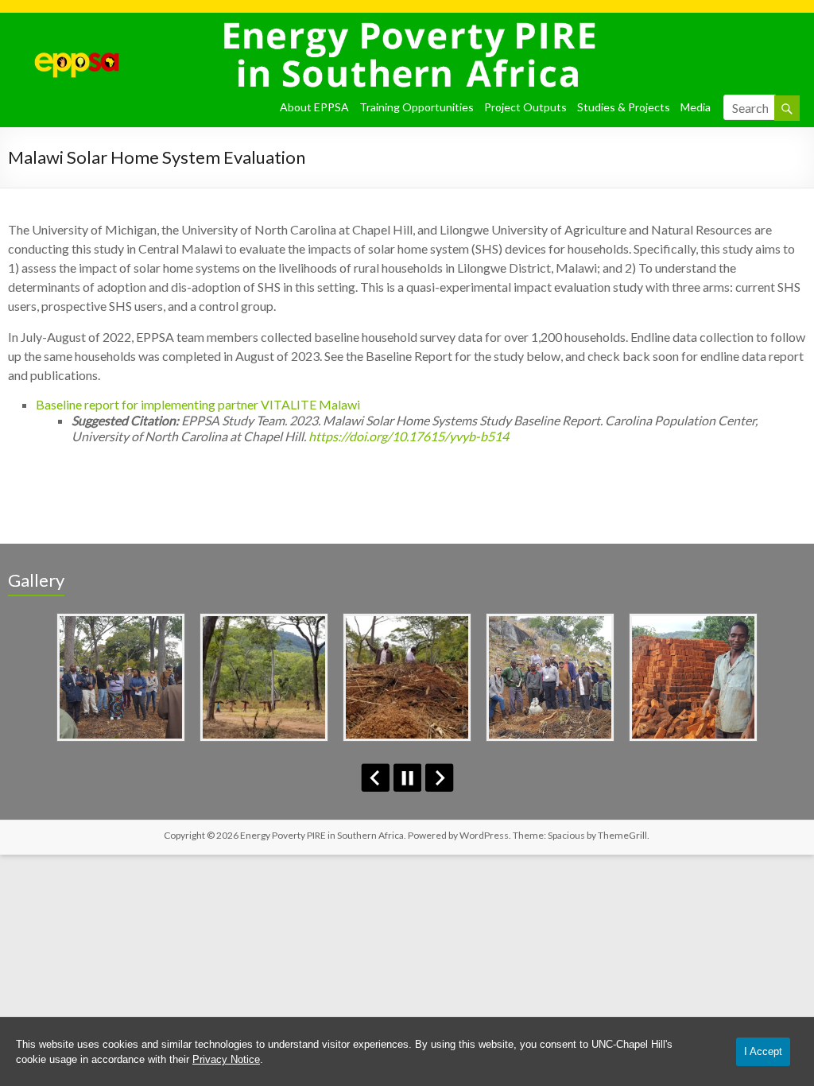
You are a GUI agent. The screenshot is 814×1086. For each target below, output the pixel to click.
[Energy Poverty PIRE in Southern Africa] (64, 32)
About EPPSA (314, 107)
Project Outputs (525, 107)
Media (695, 107)
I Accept (763, 1051)
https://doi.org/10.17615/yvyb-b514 (408, 436)
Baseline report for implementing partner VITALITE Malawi (198, 404)
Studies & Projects (623, 107)
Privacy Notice (226, 1059)
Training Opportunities (416, 107)
